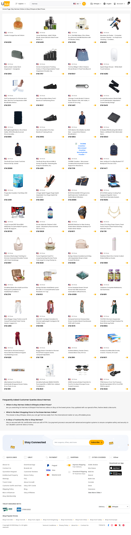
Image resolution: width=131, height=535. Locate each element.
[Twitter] (120, 525)
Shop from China (81, 520)
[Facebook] (108, 525)
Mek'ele (91, 472)
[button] (95, 3)
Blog (25, 489)
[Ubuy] (6, 3)
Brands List (28, 468)
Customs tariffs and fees (12, 486)
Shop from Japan (34, 520)
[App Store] (116, 468)
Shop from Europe (111, 520)
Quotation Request (10, 472)
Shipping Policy (8, 489)
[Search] (84, 4)
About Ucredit (29, 482)
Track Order (7, 482)
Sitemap (6, 479)
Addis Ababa (93, 465)
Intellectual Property (10, 475)
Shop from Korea (66, 520)
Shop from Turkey (96, 520)
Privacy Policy (63, 525)
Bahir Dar (91, 479)
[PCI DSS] (7, 509)
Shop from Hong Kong (50, 520)
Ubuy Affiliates (29, 493)
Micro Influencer (9, 493)
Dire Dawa (92, 468)
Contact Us (7, 468)
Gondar (91, 482)
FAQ (25, 479)
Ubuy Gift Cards (30, 486)
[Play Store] (116, 474)
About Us (6, 465)
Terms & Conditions (49, 525)
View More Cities (94, 493)
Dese (90, 486)
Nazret (90, 475)
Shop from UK (20, 520)
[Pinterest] (123, 525)
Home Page (6, 9)
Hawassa (91, 489)
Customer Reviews (31, 472)
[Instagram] (112, 525)
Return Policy (29, 475)
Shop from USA (8, 520)
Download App (29, 465)
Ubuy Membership (9, 496)
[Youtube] (116, 525)
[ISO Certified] (23, 509)
